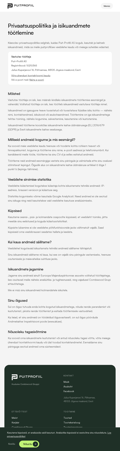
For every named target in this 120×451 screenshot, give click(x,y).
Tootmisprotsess (73, 427)
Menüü (107, 6)
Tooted (68, 417)
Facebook (69, 391)
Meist (15, 417)
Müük (66, 381)
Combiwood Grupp (22, 427)
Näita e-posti (36, 79)
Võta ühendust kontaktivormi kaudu (30, 75)
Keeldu (11, 443)
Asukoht (68, 386)
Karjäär (15, 422)
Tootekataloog (72, 422)
